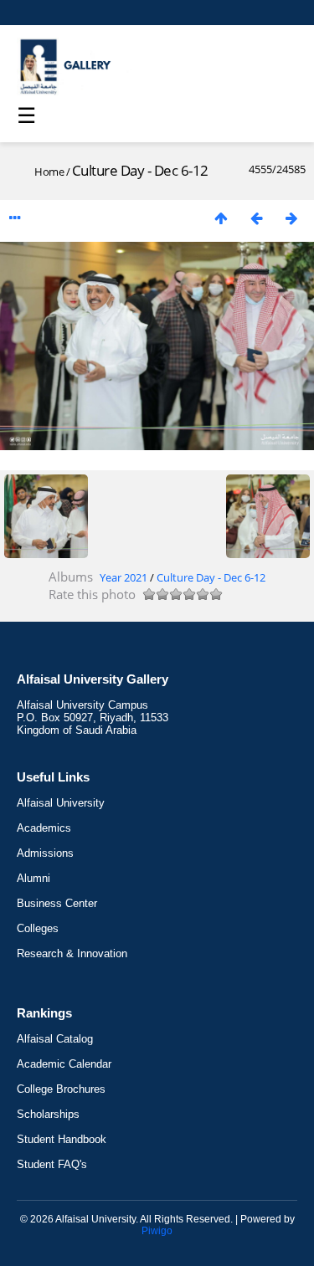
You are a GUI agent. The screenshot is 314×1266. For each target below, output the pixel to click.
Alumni (33, 878)
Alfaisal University (61, 803)
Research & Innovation (72, 953)
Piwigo (157, 1231)
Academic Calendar (64, 1064)
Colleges (38, 928)
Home (49, 171)
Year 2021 (123, 577)
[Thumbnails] (221, 218)
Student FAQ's (52, 1164)
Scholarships (48, 1114)
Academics (44, 828)
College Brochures (61, 1089)
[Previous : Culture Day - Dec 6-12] (256, 218)
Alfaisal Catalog (55, 1039)
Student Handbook (61, 1139)
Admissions (45, 853)
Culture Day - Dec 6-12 (211, 577)
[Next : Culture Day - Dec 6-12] (291, 218)
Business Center (57, 903)
